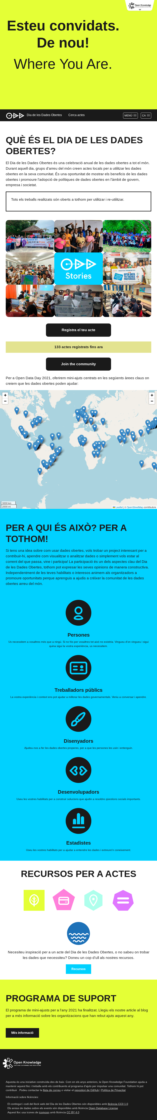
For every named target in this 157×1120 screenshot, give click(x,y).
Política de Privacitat (113, 1090)
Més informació (22, 1032)
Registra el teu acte (78, 330)
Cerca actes (76, 115)
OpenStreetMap (135, 507)
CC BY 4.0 (73, 1112)
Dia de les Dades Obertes (44, 115)
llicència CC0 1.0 (118, 1103)
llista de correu (52, 1090)
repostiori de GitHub (86, 1090)
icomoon (44, 1112)
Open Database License (103, 1108)
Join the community (78, 364)
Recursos (78, 969)
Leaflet (119, 507)
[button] (85, 420)
